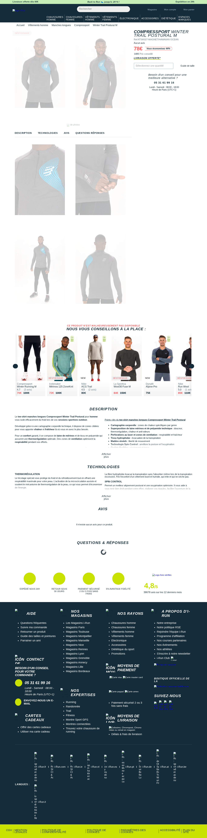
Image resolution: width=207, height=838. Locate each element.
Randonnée (73, 706)
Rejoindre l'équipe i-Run (171, 631)
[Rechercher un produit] (126, 9)
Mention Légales (21, 831)
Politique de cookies (96, 831)
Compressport (81, 25)
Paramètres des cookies (133, 831)
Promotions (118, 653)
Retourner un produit (32, 631)
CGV (9, 830)
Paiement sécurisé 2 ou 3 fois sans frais (126, 704)
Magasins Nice (75, 644)
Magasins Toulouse (77, 631)
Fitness (70, 715)
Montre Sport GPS (77, 719)
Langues (22, 784)
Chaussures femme (123, 627)
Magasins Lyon (75, 653)
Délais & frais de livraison (126, 734)
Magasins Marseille (77, 640)
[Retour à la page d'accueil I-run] (27, 14)
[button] (29, 583)
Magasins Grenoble (78, 658)
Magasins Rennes (77, 649)
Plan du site (189, 831)
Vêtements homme (38, 25)
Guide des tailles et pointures (38, 636)
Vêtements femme (122, 636)
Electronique (119, 640)
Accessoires (118, 644)
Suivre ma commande (33, 627)
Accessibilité (170, 830)
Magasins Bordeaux (78, 671)
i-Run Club (163, 658)
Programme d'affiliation (171, 636)
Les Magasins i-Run (78, 622)
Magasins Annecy (76, 662)
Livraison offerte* (147, 58)
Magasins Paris (75, 627)
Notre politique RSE (169, 627)
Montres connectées (78, 724)
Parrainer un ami (30, 640)
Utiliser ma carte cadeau (35, 731)
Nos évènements (167, 644)
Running (71, 702)
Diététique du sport (122, 649)
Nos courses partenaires (171, 640)
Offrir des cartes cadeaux (35, 727)
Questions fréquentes (33, 622)
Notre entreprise (166, 622)
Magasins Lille (74, 666)
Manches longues (61, 25)
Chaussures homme (123, 622)
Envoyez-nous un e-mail (39, 702)
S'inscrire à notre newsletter (173, 653)
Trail (68, 710)
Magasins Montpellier (79, 636)
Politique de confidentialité (54, 831)
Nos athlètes (164, 649)
